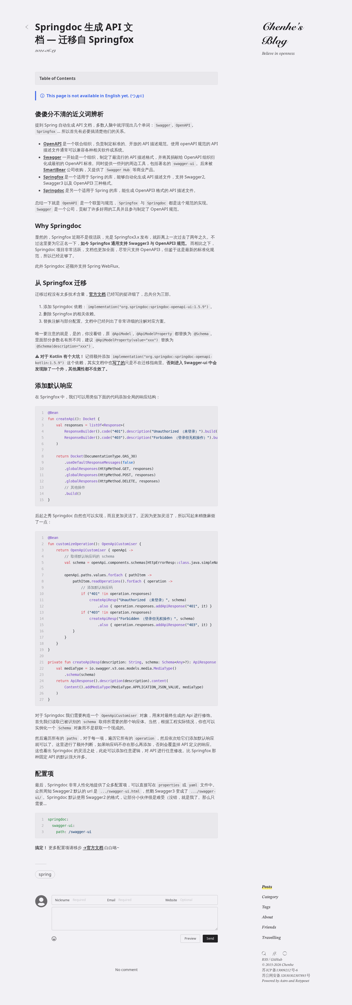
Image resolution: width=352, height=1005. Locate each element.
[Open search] (264, 953)
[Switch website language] (274, 953)
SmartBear (54, 169)
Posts (267, 887)
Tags (266, 907)
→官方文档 (93, 847)
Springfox (53, 177)
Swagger (52, 157)
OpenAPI (52, 144)
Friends (269, 927)
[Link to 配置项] (58, 774)
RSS (265, 959)
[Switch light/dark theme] (285, 953)
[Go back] (27, 27)
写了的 (118, 362)
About (267, 917)
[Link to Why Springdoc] (85, 226)
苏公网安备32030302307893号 (286, 976)
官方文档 (97, 294)
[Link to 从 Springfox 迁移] (91, 283)
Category (270, 897)
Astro (284, 981)
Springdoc (53, 190)
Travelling (271, 938)
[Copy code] (211, 412)
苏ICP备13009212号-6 (280, 970)
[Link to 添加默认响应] (76, 386)
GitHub (276, 959)
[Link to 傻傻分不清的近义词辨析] (108, 114)
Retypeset (302, 981)
